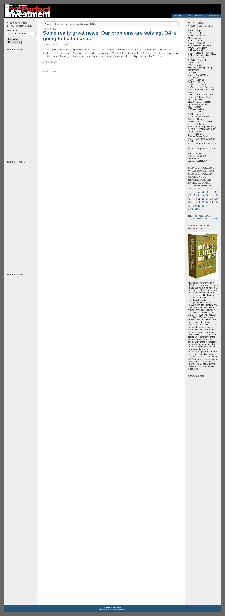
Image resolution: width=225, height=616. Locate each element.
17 (207, 199)
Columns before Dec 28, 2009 (202, 218)
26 (215, 202)
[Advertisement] (20, 103)
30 (203, 206)
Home (178, 15)
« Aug (191, 209)
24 (207, 202)
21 (194, 202)
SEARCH (213, 15)
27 (190, 206)
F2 (125, 610)
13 (190, 199)
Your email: (12, 30)
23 (203, 202)
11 (211, 195)
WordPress (112, 610)
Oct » (197, 209)
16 (203, 199)
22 (199, 202)
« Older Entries (49, 29)
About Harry (195, 15)
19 (215, 199)
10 (207, 195)
